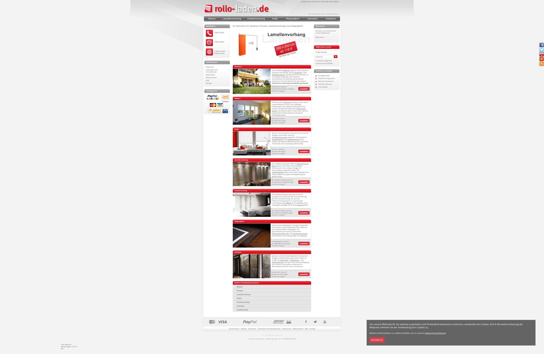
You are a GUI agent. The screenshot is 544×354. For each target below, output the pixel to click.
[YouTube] (324, 321)
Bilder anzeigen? (279, 91)
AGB (207, 80)
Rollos (239, 298)
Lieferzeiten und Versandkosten (212, 71)
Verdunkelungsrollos (279, 137)
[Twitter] (315, 321)
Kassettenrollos (277, 139)
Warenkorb (307, 1)
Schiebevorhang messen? (282, 211)
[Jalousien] (252, 278)
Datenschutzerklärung (435, 333)
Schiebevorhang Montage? (283, 213)
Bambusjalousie (278, 262)
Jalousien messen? (280, 272)
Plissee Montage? (279, 121)
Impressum (210, 67)
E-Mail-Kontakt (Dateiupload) (219, 52)
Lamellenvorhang (232, 18)
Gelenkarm (298, 72)
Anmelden (335, 1)
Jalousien (312, 18)
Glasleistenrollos (293, 139)
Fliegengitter (292, 18)
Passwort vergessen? (324, 61)
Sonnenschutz (234, 329)
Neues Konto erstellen (325, 63)
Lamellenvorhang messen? (283, 180)
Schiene (299, 205)
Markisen (331, 18)
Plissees (212, 18)
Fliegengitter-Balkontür (280, 234)
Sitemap (244, 329)
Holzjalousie (294, 260)
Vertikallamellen (278, 172)
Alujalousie (284, 260)
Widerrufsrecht (211, 77)
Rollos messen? (279, 149)
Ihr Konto (316, 1)
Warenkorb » (320, 37)
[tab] (272, 287)
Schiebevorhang (256, 18)
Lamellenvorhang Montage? (283, 182)
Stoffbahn (288, 203)
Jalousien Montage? (280, 274)
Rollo (275, 18)
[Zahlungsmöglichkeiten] (251, 321)
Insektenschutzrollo (300, 234)
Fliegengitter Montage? (281, 243)
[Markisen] (252, 93)
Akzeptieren (377, 340)
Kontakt (326, 1)
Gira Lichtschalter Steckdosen (272, 335)
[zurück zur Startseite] (252, 9)
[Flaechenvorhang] (252, 216)
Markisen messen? (280, 87)
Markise (240, 287)
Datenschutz (210, 75)
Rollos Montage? (279, 151)
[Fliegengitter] (252, 247)
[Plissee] (252, 124)
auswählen (304, 89)
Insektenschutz (242, 310)
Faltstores (287, 102)
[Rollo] (252, 155)
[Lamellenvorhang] (252, 185)
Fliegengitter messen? (281, 241)
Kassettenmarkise (278, 75)
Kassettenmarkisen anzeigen (283, 89)
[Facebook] (304, 321)
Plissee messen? (279, 118)
